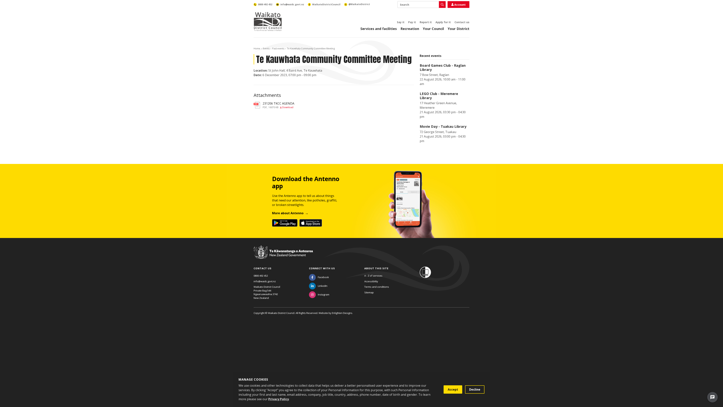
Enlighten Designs (342, 313)
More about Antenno (288, 213)
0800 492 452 (261, 275)
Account (460, 4)
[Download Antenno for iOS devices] (310, 223)
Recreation (409, 28)
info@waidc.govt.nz (265, 281)
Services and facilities (378, 28)
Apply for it (443, 22)
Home (257, 48)
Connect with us (322, 268)
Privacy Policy (278, 399)
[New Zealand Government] (283, 255)
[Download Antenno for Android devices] (284, 223)
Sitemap (369, 292)
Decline (474, 389)
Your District (458, 28)
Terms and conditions (376, 286)
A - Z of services (373, 275)
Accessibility (371, 281)
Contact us (462, 22)
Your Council (433, 28)
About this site (376, 268)
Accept (453, 389)
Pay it (412, 22)
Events (266, 48)
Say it (400, 22)
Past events (278, 48)
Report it (426, 22)
